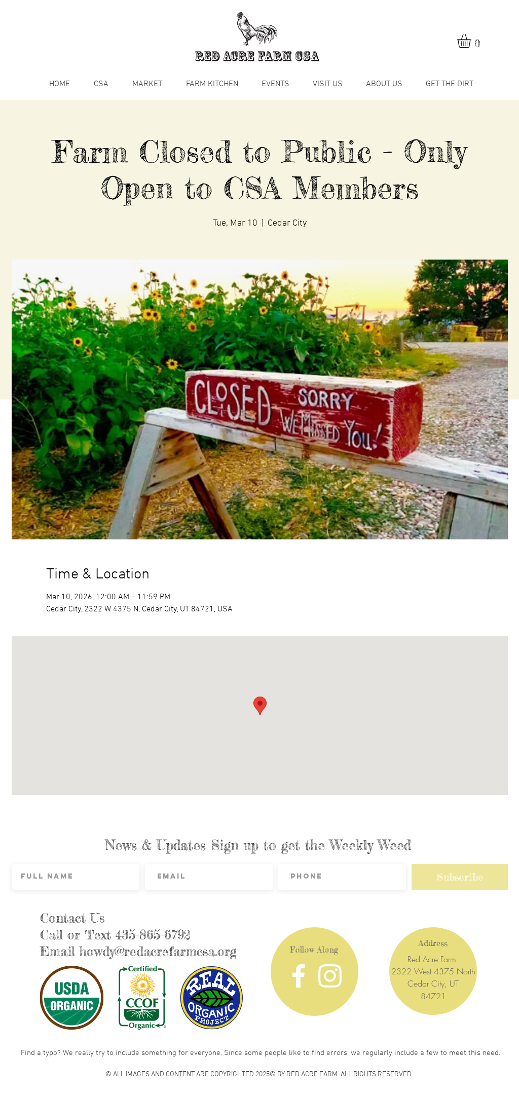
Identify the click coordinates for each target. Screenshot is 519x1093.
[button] (472, 41)
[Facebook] (298, 976)
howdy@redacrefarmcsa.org (158, 951)
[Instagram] (330, 976)
